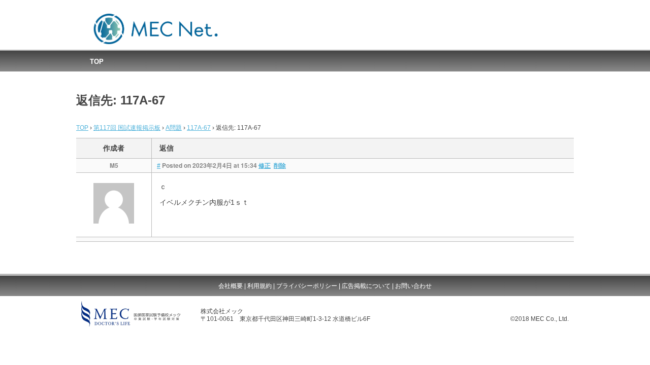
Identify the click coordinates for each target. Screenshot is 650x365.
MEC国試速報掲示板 (156, 29)
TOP (97, 61)
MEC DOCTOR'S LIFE (130, 313)
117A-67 (199, 127)
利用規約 (259, 285)
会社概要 (230, 285)
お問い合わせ (413, 285)
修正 (264, 165)
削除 (280, 165)
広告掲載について (366, 285)
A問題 (174, 127)
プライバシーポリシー (306, 285)
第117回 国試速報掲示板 (126, 127)
